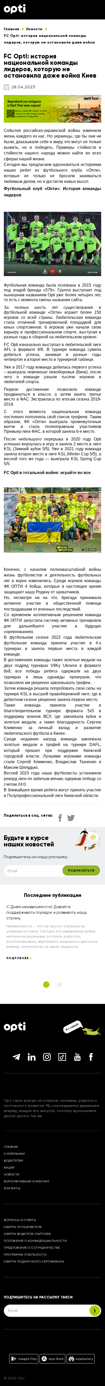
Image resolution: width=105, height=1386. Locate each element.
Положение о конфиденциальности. (36, 1241)
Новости (11, 1174)
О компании (14, 1154)
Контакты (12, 1188)
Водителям (13, 1160)
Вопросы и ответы (20, 1220)
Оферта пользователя (23, 1227)
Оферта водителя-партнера (27, 1234)
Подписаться (81, 870)
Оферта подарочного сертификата (34, 1261)
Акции (9, 1167)
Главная (11, 1147)
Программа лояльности (25, 1254)
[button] (46, 984)
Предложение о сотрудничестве (32, 1248)
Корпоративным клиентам (26, 1181)
